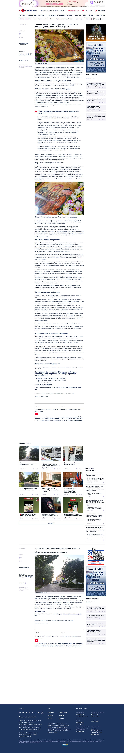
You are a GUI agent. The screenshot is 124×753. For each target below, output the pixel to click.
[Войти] (87, 11)
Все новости (51, 523)
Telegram (59, 387)
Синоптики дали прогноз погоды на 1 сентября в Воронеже (29, 489)
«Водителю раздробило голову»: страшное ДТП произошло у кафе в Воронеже (96, 116)
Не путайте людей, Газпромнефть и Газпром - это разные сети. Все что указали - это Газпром (95, 480)
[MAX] (35, 713)
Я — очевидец (50, 15)
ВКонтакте (65, 387)
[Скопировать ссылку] (31, 54)
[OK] (29, 713)
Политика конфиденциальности (27, 717)
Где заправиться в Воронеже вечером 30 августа (72, 463)
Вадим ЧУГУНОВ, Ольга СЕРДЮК (43, 384)
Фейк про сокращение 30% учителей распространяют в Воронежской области (28, 516)
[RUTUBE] (32, 713)
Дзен (79, 387)
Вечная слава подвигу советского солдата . (95, 494)
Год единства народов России (64, 19)
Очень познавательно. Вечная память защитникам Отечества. (94, 508)
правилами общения (53, 418)
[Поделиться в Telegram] (26, 54)
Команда (61, 715)
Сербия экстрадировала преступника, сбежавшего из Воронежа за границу (50, 516)
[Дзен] (20, 713)
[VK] (26, 713)
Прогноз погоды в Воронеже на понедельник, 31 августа (28, 463)
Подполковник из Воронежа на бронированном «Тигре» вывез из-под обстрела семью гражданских (94, 515)
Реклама (61, 718)
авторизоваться (77, 420)
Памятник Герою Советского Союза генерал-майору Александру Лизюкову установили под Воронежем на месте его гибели (95, 488)
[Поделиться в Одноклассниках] (23, 54)
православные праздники (24, 44)
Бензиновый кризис (25, 19)
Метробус (97, 19)
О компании (51, 712)
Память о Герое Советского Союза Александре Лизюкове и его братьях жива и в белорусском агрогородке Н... (95, 536)
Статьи (90, 15)
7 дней (92, 78)
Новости (22, 15)
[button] (104, 19)
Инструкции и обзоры (64, 15)
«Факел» (88, 19)
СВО (51, 19)
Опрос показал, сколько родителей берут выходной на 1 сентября (50, 490)
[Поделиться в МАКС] (29, 54)
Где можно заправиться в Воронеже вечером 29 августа (94, 474)
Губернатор (79, 19)
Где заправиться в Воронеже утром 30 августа (95, 99)
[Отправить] (36, 414)
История (50, 718)
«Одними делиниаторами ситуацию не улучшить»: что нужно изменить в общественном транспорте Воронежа (51, 465)
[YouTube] (39, 713)
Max (36, 389)
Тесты (84, 15)
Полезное (77, 15)
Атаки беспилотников (40, 19)
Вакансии (50, 715)
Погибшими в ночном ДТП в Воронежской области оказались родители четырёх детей (96, 84)
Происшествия (32, 15)
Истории (41, 15)
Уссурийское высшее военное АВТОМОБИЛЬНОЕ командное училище (94, 521)
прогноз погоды (24, 567)
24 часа (88, 78)
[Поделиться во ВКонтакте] (20, 54)
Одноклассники (73, 387)
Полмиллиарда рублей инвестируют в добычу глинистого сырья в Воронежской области (70, 490)
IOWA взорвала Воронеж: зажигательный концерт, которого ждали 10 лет (94, 108)
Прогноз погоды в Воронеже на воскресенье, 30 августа (95, 92)
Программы (98, 15)
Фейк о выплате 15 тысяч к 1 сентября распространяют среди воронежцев (73, 516)
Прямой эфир (101, 10)
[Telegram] (23, 713)
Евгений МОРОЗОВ (40, 611)
